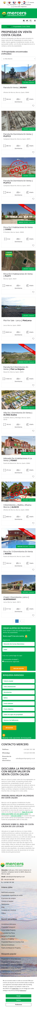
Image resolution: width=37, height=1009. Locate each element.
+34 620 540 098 (29, 753)
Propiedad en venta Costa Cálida (11, 965)
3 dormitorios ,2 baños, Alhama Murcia (17, 506)
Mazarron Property (7, 939)
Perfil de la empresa (7, 892)
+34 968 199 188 (29, 749)
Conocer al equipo (7, 901)
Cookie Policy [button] (15, 988)
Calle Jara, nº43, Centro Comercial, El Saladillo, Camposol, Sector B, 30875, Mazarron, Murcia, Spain (16, 872)
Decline (18, 1000)
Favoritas (32, 2)
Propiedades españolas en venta (11, 895)
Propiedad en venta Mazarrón (11, 974)
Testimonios (5, 904)
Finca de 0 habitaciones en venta (18, 228)
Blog (2, 907)
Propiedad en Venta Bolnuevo (11, 959)
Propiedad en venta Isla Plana (11, 968)
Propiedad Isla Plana (8, 933)
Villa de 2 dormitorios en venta (17, 414)
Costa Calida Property (8, 930)
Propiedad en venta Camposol (11, 962)
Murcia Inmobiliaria (7, 945)
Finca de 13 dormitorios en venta (18, 553)
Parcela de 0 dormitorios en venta (15, 368)
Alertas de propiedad (26, 4)
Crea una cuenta (18, 636)
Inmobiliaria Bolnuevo (8, 924)
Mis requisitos (13, 4)
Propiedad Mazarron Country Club (12, 942)
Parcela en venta (15, 87)
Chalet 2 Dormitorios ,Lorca (16, 598)
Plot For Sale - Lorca (17, 320)
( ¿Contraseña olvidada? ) (10, 659)
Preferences (18, 1004)
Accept (18, 996)
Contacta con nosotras (8, 910)
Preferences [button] (23, 990)
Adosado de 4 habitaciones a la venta (17, 459)
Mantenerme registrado (11, 661)
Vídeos (3, 913)
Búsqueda (9, 728)
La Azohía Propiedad (8, 936)
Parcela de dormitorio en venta (18, 135)
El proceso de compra (8, 898)
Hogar (9, 26)
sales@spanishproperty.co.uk (25, 758)
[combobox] (18, 681)
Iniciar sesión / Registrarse (20, 6)
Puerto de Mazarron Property (11, 948)
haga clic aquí (17, 655)
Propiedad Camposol (8, 927)
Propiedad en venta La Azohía (11, 971)
